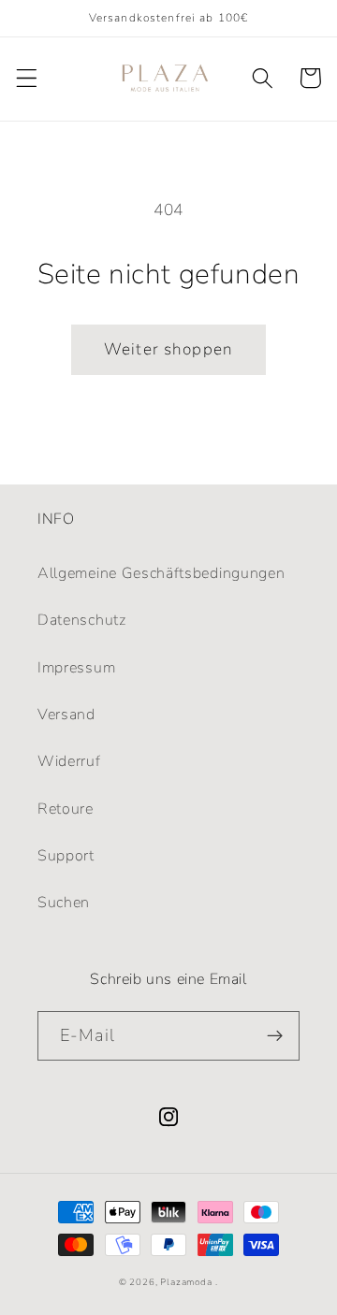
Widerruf (69, 761)
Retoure (65, 809)
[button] (27, 78)
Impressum (76, 668)
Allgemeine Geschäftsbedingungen (161, 573)
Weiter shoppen (168, 349)
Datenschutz (81, 620)
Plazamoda (186, 1282)
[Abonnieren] (275, 1036)
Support (66, 855)
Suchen (63, 902)
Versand (66, 714)
